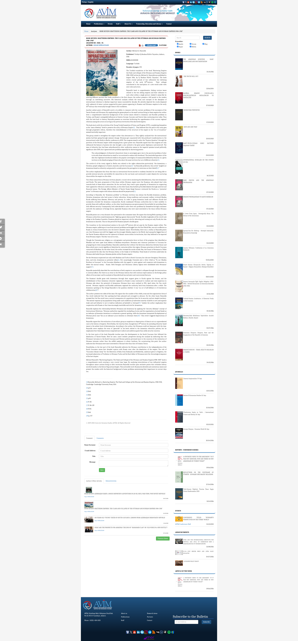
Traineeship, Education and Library (149, 24)
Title (93, 456)
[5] (135, 191)
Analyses (94, 31)
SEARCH (207, 38)
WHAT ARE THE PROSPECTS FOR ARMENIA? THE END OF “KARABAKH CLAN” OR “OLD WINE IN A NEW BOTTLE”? (131, 527)
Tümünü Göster (162, 538)
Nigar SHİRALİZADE (101, 45)
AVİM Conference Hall (183, 524)
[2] (158, 160)
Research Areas (152, 613)
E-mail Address (90, 451)
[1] (134, 128)
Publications (98, 24)
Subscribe (206, 622)
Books (177, 53)
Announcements (182, 532)
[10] (138, 316)
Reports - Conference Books (186, 450)
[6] (118, 260)
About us (124, 613)
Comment (89, 438)
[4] (157, 168)
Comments (100, 438)
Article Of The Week (183, 571)
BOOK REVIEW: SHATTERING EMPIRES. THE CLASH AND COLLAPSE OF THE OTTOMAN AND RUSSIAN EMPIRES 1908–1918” (141, 31)
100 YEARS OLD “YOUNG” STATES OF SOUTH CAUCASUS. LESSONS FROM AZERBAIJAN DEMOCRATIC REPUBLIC (130, 518)
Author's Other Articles (94, 481)
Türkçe (84, 2)
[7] (92, 267)
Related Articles (111, 481)
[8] (96, 290)
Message (92, 462)
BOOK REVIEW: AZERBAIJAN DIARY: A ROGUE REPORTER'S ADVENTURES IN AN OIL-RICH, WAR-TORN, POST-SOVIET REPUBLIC (124, 494)
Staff (118, 24)
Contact (169, 24)
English (90, 2)
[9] (140, 303)
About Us (127, 24)
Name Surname (89, 445)
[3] (132, 166)
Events (110, 24)
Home (88, 24)
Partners (150, 617)
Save (101, 470)
